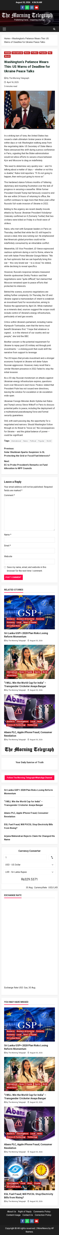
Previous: (27, 452)
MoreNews (42, 1228)
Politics (35, 53)
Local (19, 622)
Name (7, 534)
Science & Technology (16, 725)
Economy (40, 619)
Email (7, 545)
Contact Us (28, 1215)
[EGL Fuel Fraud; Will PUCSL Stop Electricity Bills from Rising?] (29, 1173)
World (7, 56)
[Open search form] (54, 29)
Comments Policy (41, 1211)
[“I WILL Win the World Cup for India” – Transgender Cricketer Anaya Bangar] (29, 662)
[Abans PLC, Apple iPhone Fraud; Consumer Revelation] (29, 711)
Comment (9, 495)
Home (7, 38)
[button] (4, 29)
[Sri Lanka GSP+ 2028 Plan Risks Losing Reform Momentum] (29, 612)
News (27, 53)
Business (11, 619)
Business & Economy (25, 619)
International (17, 53)
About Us (11, 1211)
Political (33, 441)
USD (21, 987)
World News (12, 675)
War (49, 53)
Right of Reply (25, 1211)
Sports (37, 672)
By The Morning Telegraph (17, 78)
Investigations (22, 722)
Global (7, 53)
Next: (25, 465)
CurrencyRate (40, 887)
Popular (43, 53)
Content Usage (13, 1215)
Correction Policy (43, 1215)
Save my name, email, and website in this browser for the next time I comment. (26, 569)
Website (8, 556)
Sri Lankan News (13, 626)
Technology (32, 725)
